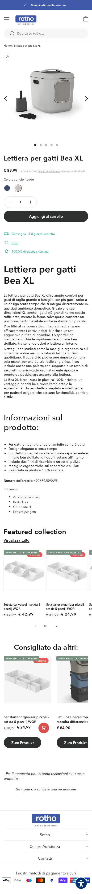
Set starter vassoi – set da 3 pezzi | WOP (22, 606)
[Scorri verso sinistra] (5, 98)
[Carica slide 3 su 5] (46, 145)
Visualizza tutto (16, 540)
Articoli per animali (26, 497)
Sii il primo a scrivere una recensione (46, 789)
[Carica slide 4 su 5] (51, 145)
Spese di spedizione (49, 171)
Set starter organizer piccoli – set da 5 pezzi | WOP (66, 606)
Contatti (45, 858)
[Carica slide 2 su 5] (40, 145)
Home (8, 45)
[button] (13, 19)
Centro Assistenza (44, 846)
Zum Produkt (22, 742)
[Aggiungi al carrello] (43, 728)
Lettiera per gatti (24, 511)
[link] (83, 19)
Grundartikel (22, 506)
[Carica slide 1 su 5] (35, 145)
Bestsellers (20, 501)
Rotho (45, 834)
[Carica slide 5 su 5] (57, 145)
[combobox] (46, 33)
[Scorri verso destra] (87, 98)
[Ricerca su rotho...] (12, 33)
